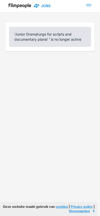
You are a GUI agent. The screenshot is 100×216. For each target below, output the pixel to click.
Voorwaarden (79, 211)
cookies (62, 207)
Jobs (45, 6)
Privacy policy (82, 207)
